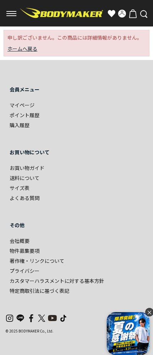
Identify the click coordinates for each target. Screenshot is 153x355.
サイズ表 (20, 187)
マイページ (22, 105)
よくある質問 (24, 197)
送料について (24, 177)
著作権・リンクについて (37, 260)
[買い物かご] (132, 13)
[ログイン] (122, 13)
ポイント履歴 (24, 115)
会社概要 (20, 240)
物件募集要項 (24, 250)
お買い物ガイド (27, 167)
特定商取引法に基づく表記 (39, 290)
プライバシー (24, 270)
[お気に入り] (111, 13)
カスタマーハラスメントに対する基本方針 (57, 280)
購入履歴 (20, 125)
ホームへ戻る (22, 48)
